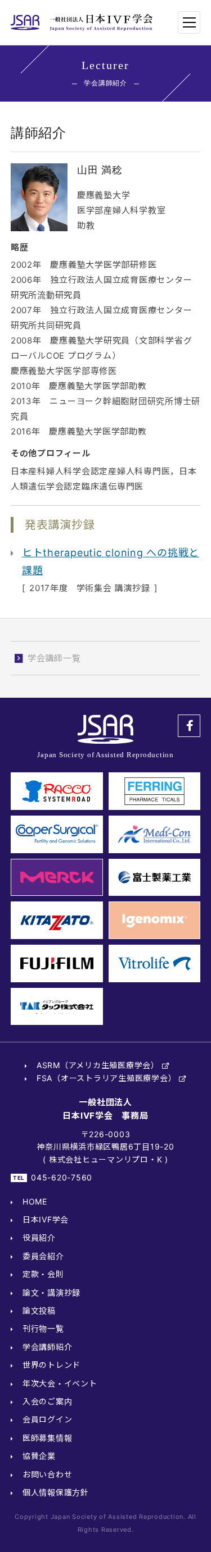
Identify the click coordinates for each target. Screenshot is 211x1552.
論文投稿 (39, 1310)
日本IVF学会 (46, 1219)
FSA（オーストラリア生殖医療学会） (107, 1078)
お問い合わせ (48, 1474)
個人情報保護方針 (56, 1492)
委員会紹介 (43, 1256)
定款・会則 (43, 1274)
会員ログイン (48, 1419)
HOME (35, 1201)
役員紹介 (39, 1237)
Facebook (189, 726)
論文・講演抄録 (51, 1292)
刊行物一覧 (43, 1328)
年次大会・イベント (60, 1383)
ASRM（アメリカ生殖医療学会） (98, 1065)
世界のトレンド (51, 1365)
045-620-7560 (61, 1177)
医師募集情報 (48, 1438)
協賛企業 (39, 1456)
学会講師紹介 (48, 1347)
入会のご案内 (48, 1401)
